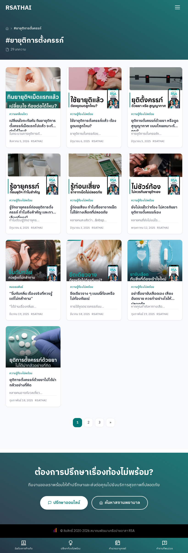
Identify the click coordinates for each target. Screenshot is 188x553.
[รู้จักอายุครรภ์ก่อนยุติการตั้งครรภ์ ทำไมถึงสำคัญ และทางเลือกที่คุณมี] (33, 174)
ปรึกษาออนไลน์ (66, 502)
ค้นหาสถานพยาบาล (122, 502)
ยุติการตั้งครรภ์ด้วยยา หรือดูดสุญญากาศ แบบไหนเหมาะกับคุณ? (154, 126)
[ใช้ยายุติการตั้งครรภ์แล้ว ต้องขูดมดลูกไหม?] (93, 87)
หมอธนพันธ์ (16, 287)
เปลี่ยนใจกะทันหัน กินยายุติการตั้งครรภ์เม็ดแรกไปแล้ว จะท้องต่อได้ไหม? (33, 126)
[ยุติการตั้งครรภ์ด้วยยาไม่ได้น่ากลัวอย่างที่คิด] (33, 346)
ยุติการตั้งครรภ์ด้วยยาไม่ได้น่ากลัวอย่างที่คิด (32, 382)
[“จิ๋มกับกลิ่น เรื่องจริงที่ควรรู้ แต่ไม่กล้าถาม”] (33, 260)
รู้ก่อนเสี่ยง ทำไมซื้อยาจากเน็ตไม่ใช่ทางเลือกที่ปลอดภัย (93, 210)
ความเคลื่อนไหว (18, 114)
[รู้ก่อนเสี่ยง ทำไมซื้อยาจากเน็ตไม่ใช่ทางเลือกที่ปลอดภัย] (93, 174)
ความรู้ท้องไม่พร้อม (81, 114)
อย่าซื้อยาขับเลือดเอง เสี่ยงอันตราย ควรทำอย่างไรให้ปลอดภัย (152, 299)
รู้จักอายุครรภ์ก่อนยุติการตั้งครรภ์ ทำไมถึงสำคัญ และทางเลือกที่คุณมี (32, 212)
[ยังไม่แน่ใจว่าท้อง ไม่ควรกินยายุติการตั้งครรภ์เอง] (154, 174)
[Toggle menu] (177, 7)
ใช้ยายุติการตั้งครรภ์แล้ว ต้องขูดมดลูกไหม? (93, 123)
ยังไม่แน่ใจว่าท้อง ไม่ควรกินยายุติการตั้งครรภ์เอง (154, 210)
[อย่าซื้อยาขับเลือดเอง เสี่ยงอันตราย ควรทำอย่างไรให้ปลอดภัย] (154, 260)
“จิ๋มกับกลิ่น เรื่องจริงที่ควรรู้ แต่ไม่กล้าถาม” (30, 296)
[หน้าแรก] (7, 28)
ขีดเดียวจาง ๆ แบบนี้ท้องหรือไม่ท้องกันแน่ (92, 296)
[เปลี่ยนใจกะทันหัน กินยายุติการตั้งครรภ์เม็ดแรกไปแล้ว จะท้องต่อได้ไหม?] (33, 87)
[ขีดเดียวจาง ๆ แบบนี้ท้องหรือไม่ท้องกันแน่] (93, 260)
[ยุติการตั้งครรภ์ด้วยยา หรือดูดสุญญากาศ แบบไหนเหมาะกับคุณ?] (154, 87)
